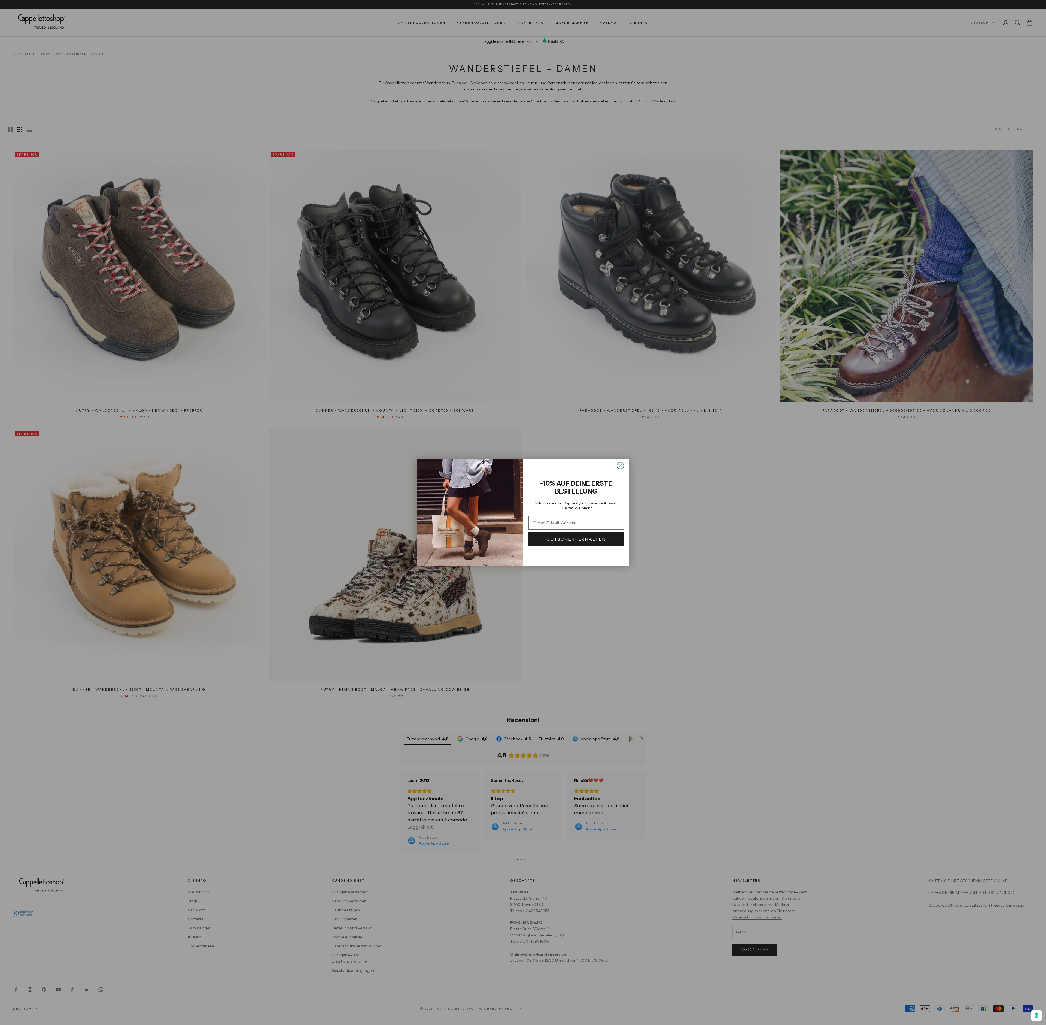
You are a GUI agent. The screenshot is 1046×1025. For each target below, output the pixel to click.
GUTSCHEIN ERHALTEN (576, 539)
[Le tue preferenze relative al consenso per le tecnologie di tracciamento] (1036, 1015)
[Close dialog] (620, 465)
